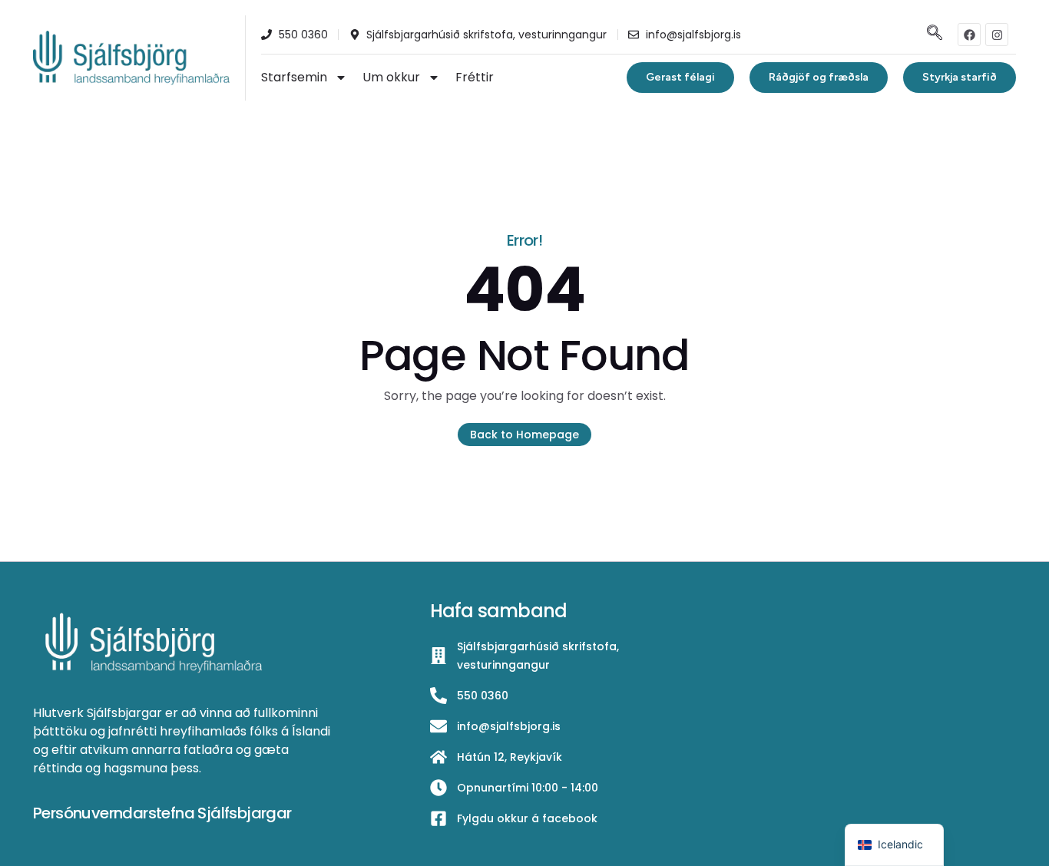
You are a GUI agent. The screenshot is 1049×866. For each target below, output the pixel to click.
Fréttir (474, 77)
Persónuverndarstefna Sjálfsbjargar (162, 813)
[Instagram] (996, 34)
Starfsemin (294, 77)
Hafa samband (498, 610)
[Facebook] (969, 34)
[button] (932, 34)
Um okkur (391, 77)
